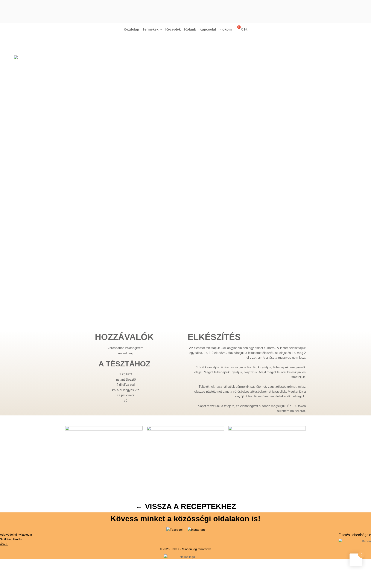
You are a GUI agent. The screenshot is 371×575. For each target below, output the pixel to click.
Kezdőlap (131, 29)
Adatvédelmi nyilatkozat (16, 534)
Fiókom (225, 29)
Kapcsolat (207, 29)
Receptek (173, 29)
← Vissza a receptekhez (185, 506)
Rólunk (190, 29)
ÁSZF (4, 544)
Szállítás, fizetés (11, 539)
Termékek (150, 29)
